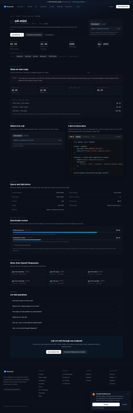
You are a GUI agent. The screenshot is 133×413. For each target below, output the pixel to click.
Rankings (60, 6)
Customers (43, 6)
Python (78, 136)
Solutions (20, 6)
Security (41, 384)
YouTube (112, 384)
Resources (68, 6)
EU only (103, 24)
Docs (78, 6)
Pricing (52, 6)
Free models (43, 377)
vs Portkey (66, 380)
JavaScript (86, 136)
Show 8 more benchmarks (22, 245)
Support (88, 377)
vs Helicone (66, 384)
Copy (118, 28)
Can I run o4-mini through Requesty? (24, 328)
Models (30, 6)
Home (12, 16)
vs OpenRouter (67, 374)
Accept (106, 404)
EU (36, 6)
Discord (112, 374)
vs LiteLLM (65, 377)
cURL (93, 136)
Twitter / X (112, 377)
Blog (40, 396)
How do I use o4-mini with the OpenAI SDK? (27, 323)
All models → (50, 35)
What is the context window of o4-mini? (25, 306)
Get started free (123, 6)
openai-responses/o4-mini (55, 209)
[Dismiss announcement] (129, 1)
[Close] (128, 394)
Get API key (16, 35)
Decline (124, 404)
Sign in (111, 6)
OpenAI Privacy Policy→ (114, 205)
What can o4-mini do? (19, 317)
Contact (88, 380)
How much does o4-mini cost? (22, 301)
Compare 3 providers (33, 35)
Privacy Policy (100, 408)
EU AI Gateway (43, 390)
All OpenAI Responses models (74, 352)
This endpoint (95, 24)
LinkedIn (112, 380)
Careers (88, 374)
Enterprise (42, 380)
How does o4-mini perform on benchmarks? (27, 312)
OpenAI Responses (27, 16)
